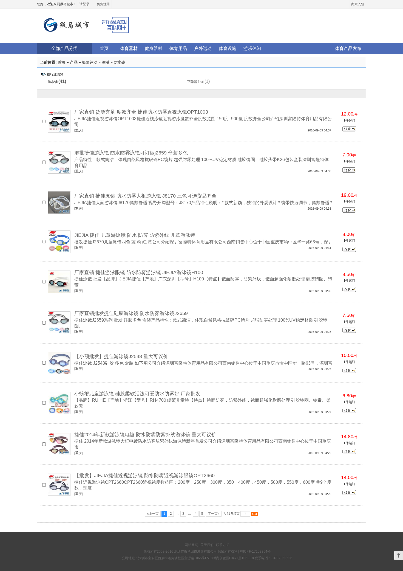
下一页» (213, 514)
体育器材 (129, 48)
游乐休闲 (252, 48)
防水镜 (119, 62)
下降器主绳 (195, 82)
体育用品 (178, 48)
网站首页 (191, 545)
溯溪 (105, 62)
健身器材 (153, 48)
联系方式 (222, 545)
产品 (74, 62)
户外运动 (203, 48)
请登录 (84, 4)
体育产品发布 (348, 48)
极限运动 (89, 62)
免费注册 (103, 4)
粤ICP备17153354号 (255, 551)
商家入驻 (357, 4)
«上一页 (153, 514)
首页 (104, 48)
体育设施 (227, 48)
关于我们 (207, 545)
